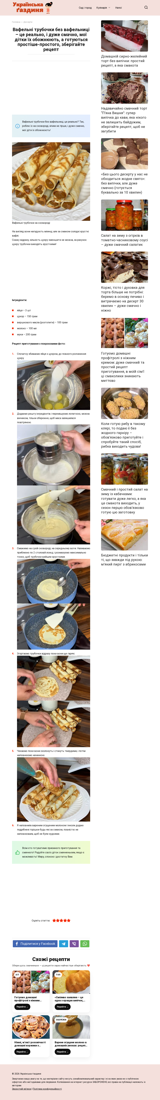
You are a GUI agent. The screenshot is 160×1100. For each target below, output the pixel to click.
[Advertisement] (51, 88)
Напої (118, 7)
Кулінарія (101, 7)
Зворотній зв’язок (21, 1089)
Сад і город (85, 7)
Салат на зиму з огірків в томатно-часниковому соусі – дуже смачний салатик (124, 240)
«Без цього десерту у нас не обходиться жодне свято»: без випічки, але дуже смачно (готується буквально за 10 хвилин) (124, 183)
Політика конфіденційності (47, 1089)
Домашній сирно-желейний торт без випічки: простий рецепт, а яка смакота (124, 60)
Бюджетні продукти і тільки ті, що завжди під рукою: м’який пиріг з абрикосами (124, 559)
